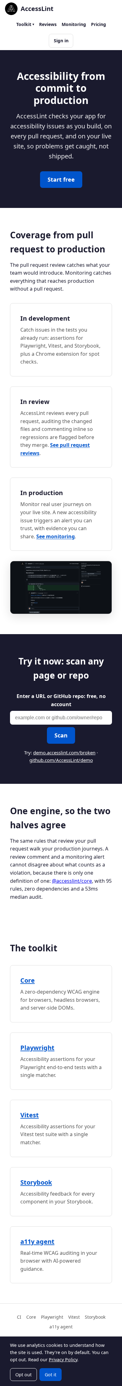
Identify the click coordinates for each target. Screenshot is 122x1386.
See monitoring (55, 536)
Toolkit (23, 24)
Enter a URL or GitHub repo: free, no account (61, 700)
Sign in (61, 41)
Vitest (29, 1115)
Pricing (98, 24)
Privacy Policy (63, 1360)
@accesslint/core (72, 880)
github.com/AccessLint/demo (61, 760)
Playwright (37, 1047)
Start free (61, 179)
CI (19, 1317)
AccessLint (37, 8)
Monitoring (74, 24)
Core (27, 980)
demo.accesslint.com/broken (64, 752)
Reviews (48, 24)
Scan (61, 735)
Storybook (36, 1182)
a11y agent (37, 1241)
